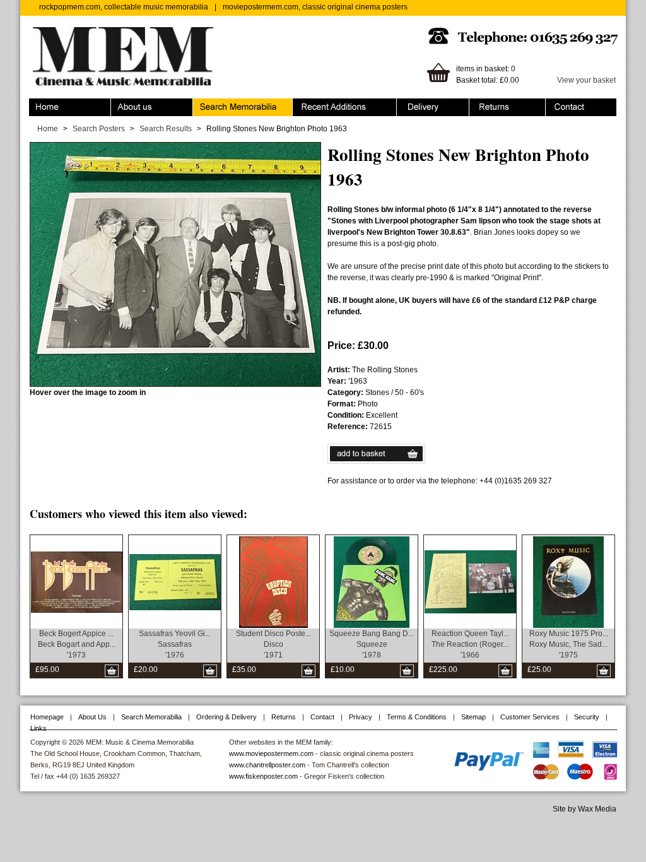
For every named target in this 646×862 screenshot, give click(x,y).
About (121, 104)
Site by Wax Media (584, 809)
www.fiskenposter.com (263, 776)
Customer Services (530, 717)
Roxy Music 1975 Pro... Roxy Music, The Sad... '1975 (568, 644)
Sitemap (473, 717)
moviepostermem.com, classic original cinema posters (315, 7)
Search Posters (99, 128)
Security (586, 717)
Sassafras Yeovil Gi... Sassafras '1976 (175, 644)
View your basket (586, 80)
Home (39, 104)
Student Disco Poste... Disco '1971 (273, 644)
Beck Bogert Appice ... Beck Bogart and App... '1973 (76, 644)
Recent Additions (322, 104)
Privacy (360, 717)
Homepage (47, 717)
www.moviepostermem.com (271, 753)
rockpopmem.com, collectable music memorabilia (123, 7)
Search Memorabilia (227, 104)
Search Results (165, 128)
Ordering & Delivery (430, 104)
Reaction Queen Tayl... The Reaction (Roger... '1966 (470, 644)
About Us (92, 717)
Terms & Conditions (417, 717)
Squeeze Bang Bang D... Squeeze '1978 (371, 644)
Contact (559, 104)
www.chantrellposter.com (267, 765)
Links (38, 728)
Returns (482, 104)
